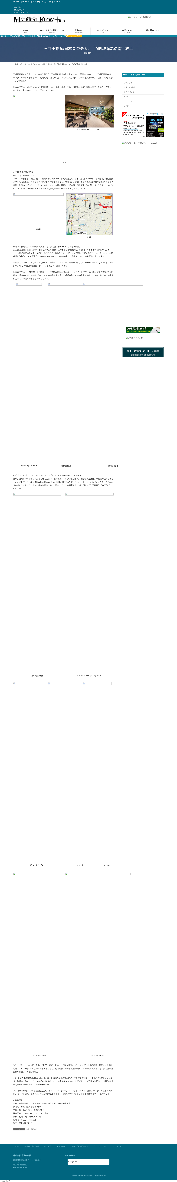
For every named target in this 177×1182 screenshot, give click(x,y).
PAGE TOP (5, 1181)
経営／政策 (128, 83)
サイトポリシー (117, 1146)
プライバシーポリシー (100, 1146)
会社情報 (18, 7)
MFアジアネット (21, 12)
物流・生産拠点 (31, 1129)
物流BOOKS (19, 10)
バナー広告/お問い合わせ (80, 1146)
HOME (17, 1146)
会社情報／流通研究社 (31, 1146)
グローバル (128, 101)
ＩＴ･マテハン (129, 92)
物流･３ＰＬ (128, 97)
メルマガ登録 (48, 1146)
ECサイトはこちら (74, 36)
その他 (126, 106)
